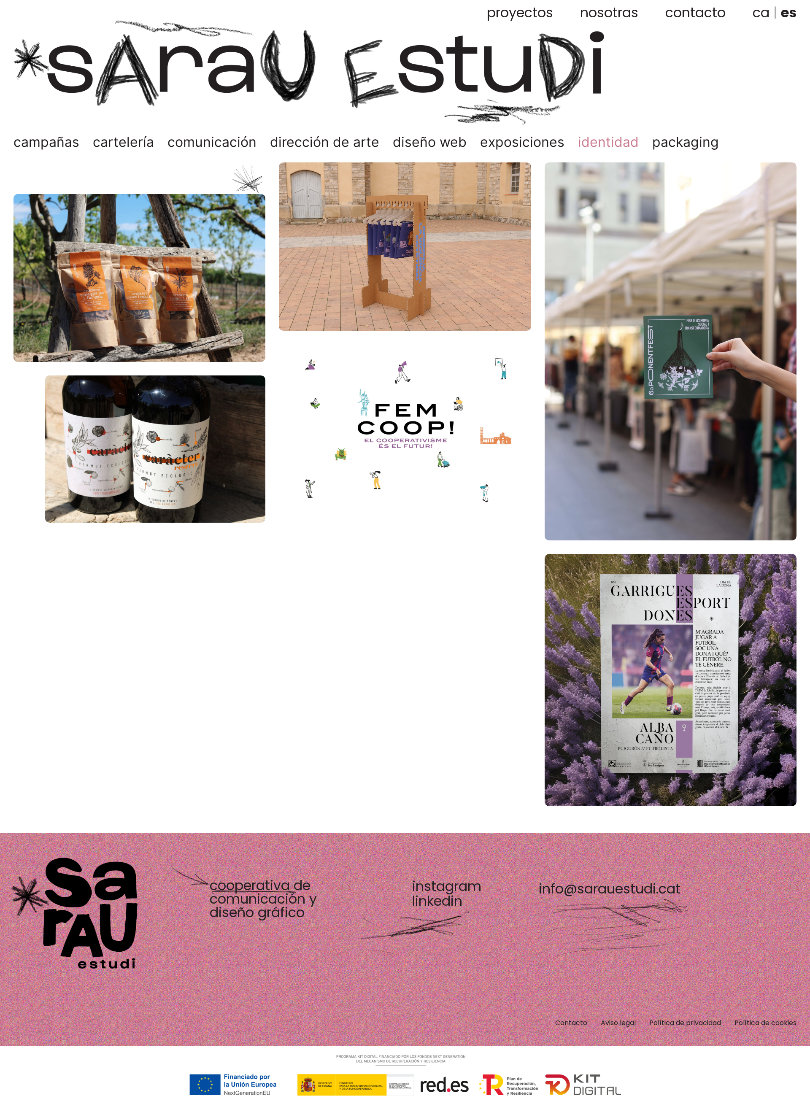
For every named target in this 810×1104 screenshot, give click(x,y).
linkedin (437, 900)
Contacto (695, 12)
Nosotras (609, 12)
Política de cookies (765, 1023)
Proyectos (520, 12)
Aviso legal (618, 1023)
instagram (446, 886)
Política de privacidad (685, 1023)
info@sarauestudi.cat (609, 888)
